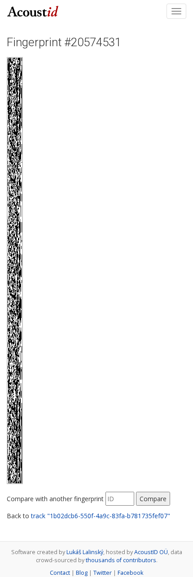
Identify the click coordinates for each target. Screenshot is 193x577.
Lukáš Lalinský (84, 552)
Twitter (102, 573)
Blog (82, 573)
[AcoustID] (33, 10)
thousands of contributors (121, 560)
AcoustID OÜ (151, 552)
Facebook (130, 573)
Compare (153, 498)
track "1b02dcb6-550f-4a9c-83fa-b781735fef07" (100, 515)
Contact (60, 573)
